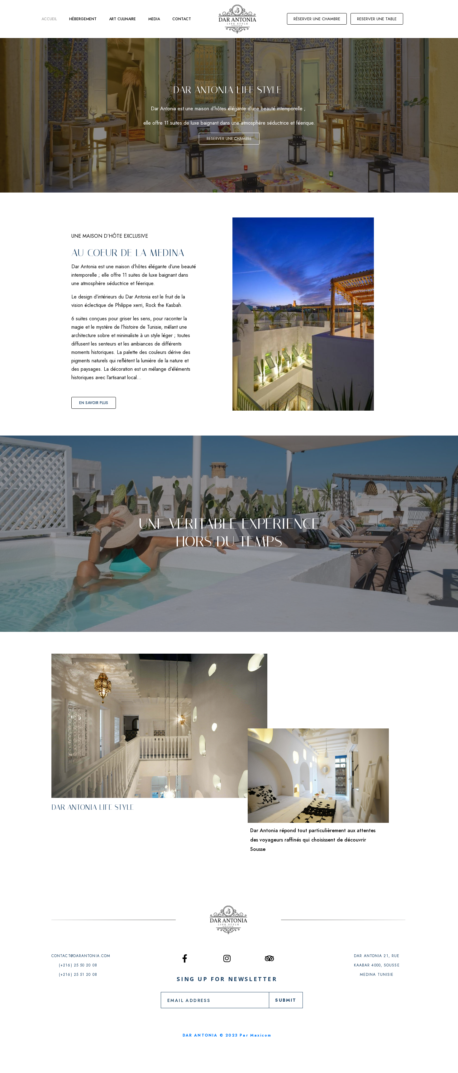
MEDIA (154, 19)
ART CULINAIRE (122, 19)
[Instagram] (227, 958)
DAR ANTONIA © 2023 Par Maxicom (227, 1035)
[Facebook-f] (185, 958)
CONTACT (181, 19)
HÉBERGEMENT (83, 19)
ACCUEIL (49, 19)
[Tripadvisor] (269, 958)
